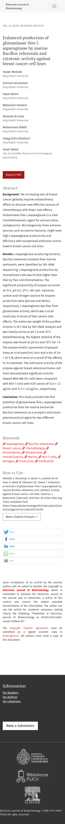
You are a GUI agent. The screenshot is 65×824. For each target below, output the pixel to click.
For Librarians (12, 701)
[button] (32, 532)
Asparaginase (15, 444)
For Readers (10, 692)
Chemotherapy (35, 448)
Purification (46, 461)
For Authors (10, 697)
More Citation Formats (20, 517)
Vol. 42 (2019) (11, 25)
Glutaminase (33, 452)
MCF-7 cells (48, 457)
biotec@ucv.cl (11, 635)
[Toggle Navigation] (54, 6)
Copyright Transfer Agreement (28, 628)
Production (26, 461)
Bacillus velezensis (40, 444)
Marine (32, 457)
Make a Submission (20, 726)
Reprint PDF (13, 174)
